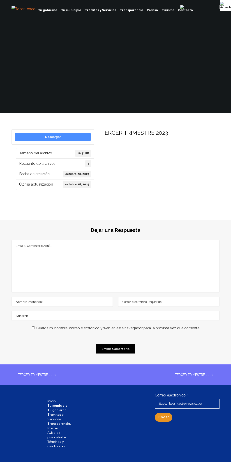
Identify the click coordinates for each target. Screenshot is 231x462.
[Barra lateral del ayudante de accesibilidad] (225, 5)
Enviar (163, 417)
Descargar (53, 137)
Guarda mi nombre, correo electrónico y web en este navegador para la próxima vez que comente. (118, 328)
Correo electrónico (171, 395)
